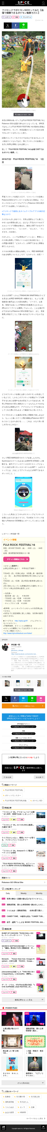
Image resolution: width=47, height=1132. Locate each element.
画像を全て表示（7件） (24, 115)
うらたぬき (9, 1107)
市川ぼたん (24, 1102)
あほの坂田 (9, 1112)
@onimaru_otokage (17, 650)
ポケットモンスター (13, 795)
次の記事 (39, 777)
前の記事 (8, 777)
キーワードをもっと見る (34, 1118)
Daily (8, 893)
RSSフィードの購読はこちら (24, 706)
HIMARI (23, 1112)
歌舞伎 (7, 1096)
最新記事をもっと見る (23, 999)
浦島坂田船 (9, 1102)
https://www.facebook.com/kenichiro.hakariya (24, 654)
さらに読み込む (23, 1083)
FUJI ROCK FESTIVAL (14, 790)
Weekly (23, 893)
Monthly (39, 893)
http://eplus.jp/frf (21, 620)
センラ (22, 1107)
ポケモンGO (37, 800)
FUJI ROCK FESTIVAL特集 (16, 800)
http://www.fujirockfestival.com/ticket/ (17, 633)
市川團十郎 (20, 1096)
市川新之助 (35, 1096)
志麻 (32, 1107)
